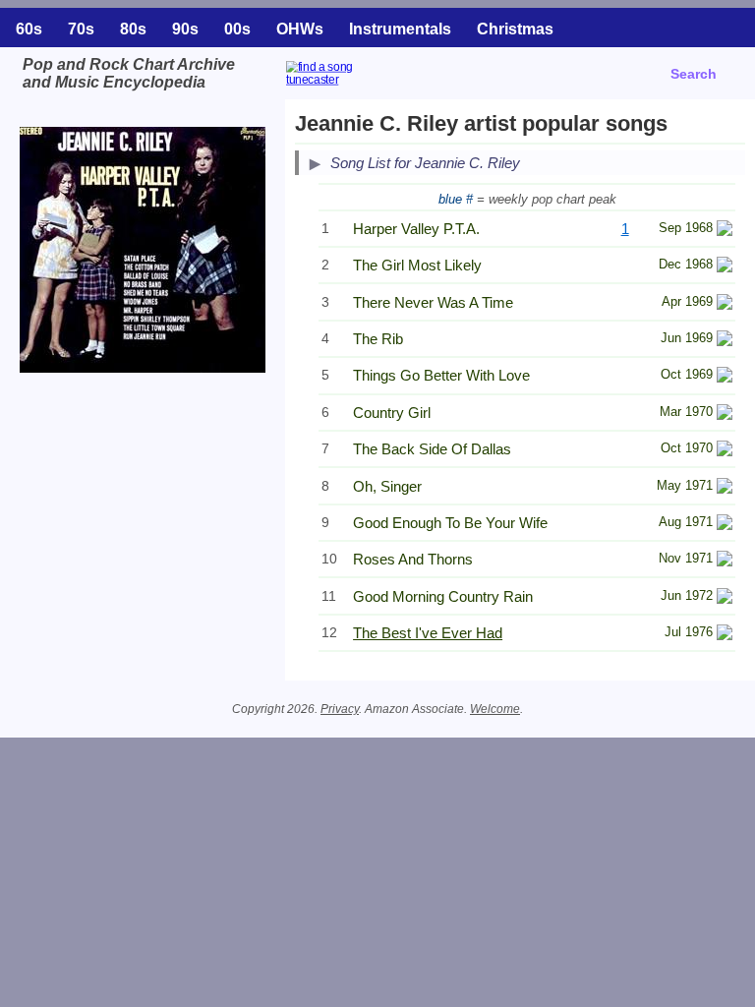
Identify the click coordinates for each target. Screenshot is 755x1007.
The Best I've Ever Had (427, 632)
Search (693, 74)
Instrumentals (400, 29)
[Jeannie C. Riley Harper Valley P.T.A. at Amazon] (724, 230)
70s (81, 29)
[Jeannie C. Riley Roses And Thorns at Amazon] (724, 561)
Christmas (515, 29)
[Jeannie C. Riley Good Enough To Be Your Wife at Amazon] (724, 524)
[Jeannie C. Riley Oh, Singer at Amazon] (724, 488)
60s (29, 29)
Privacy (339, 709)
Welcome (495, 709)
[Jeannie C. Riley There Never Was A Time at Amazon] (724, 304)
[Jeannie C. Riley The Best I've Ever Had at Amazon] (724, 634)
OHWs (299, 29)
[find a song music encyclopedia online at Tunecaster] (370, 87)
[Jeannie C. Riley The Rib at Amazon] (724, 340)
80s (133, 29)
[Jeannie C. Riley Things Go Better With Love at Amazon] (724, 377)
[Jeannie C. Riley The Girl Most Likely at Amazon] (724, 267)
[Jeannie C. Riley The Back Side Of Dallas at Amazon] (724, 451)
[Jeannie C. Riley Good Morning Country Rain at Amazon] (724, 598)
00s (237, 29)
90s (185, 29)
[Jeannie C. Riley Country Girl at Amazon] (724, 414)
